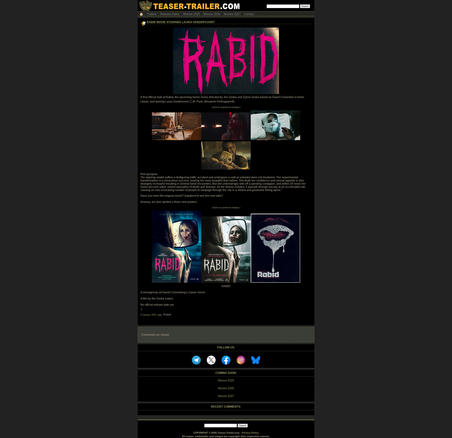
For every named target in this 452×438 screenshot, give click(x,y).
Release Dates (170, 14)
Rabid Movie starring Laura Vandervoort (181, 22)
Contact (249, 14)
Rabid (167, 314)
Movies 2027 (232, 14)
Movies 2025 (191, 14)
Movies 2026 (211, 14)
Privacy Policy (250, 432)
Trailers (152, 14)
